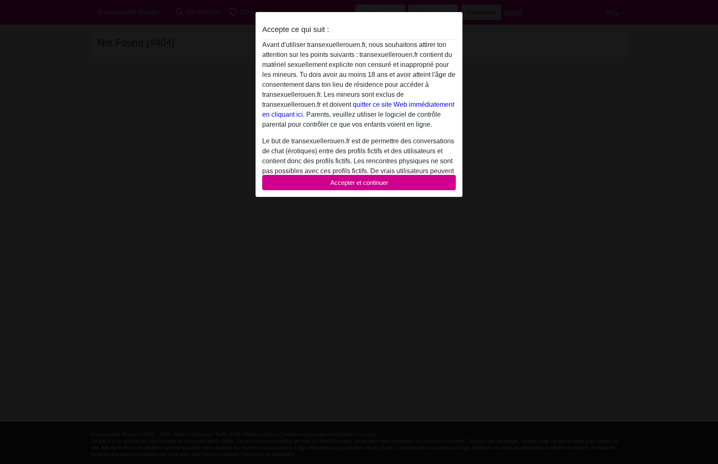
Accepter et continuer (359, 182)
